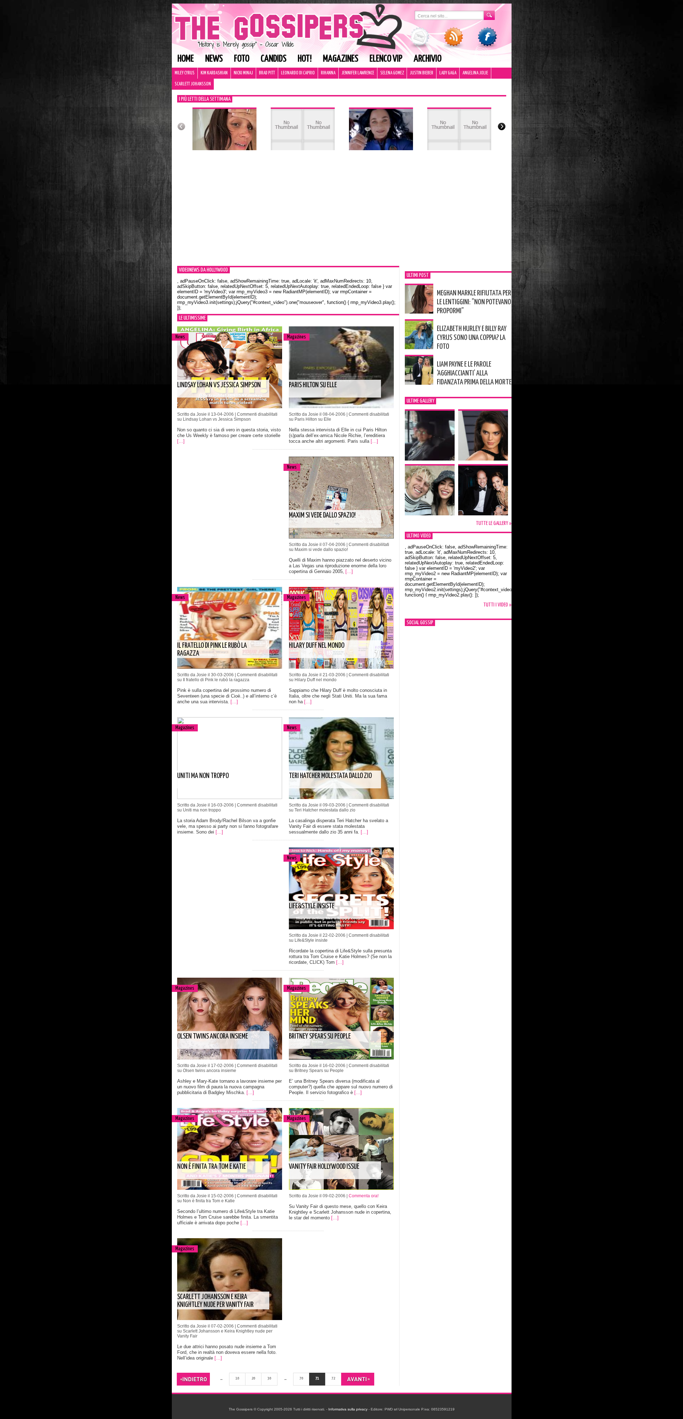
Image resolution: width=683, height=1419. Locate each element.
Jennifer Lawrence (358, 73)
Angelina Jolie (475, 73)
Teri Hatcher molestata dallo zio (330, 776)
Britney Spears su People (320, 1036)
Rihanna (328, 73)
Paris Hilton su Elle (313, 385)
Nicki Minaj (243, 73)
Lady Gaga (447, 73)
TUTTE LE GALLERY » (494, 523)
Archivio (427, 59)
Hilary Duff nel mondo (316, 645)
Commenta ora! (363, 1195)
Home (186, 59)
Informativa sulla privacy (347, 1409)
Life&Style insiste (311, 906)
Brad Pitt (267, 73)
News (214, 59)
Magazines (340, 59)
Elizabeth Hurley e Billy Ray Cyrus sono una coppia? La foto (472, 337)
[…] (181, 441)
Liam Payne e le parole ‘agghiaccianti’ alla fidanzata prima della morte (474, 373)
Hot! (305, 59)
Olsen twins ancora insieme (212, 1036)
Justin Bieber (421, 73)
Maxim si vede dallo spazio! (322, 515)
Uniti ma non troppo (203, 776)
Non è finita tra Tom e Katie (211, 1166)
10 (237, 1378)
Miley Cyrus (185, 73)
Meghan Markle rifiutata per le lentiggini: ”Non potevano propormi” (474, 302)
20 (253, 1378)
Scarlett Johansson (193, 84)
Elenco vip (386, 59)
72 (333, 1378)
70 (301, 1378)
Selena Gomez (392, 73)
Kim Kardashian (214, 73)
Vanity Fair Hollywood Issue (324, 1166)
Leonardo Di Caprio (298, 73)
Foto (241, 59)
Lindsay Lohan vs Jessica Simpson (219, 385)
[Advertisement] (342, 212)
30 (269, 1378)
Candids (273, 59)
